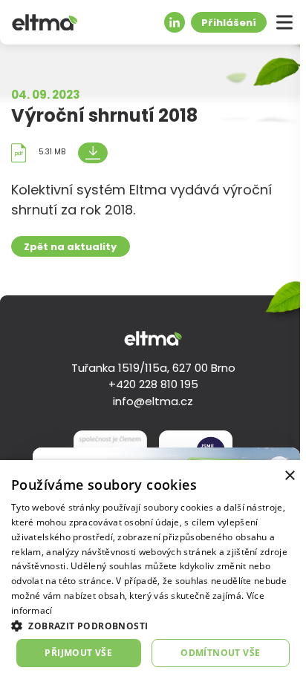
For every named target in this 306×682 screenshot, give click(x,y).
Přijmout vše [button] (78, 652)
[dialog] (153, 571)
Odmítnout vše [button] (220, 652)
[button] (153, 625)
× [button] (289, 476)
